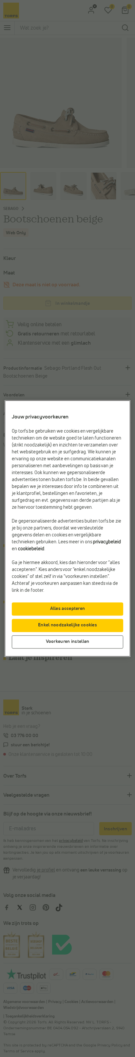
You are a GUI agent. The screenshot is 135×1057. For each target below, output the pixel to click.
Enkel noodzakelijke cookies (67, 625)
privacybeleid (107, 542)
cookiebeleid (31, 549)
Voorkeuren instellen (67, 642)
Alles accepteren (67, 609)
